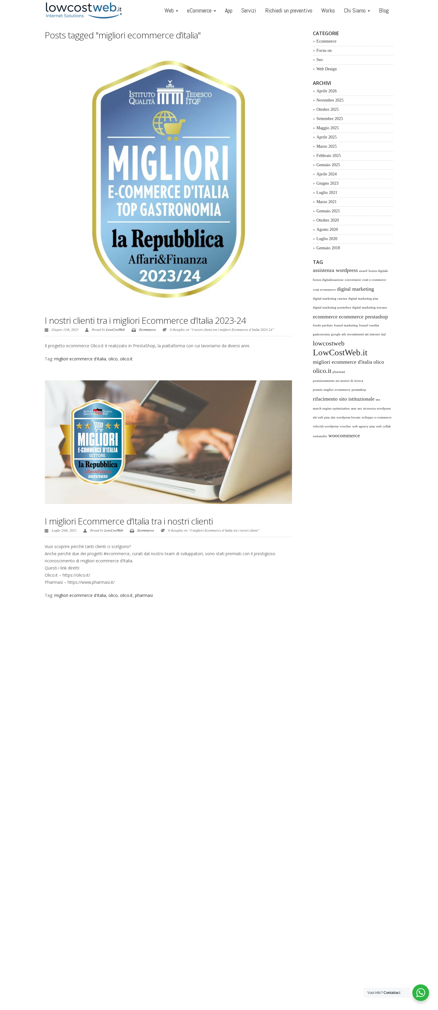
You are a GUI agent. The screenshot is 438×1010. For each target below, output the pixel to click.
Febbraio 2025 (328, 155)
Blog (384, 10)
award (363, 271)
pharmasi (144, 595)
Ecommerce (147, 329)
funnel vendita (369, 325)
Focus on (324, 50)
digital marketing (355, 289)
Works (328, 10)
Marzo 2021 (326, 202)
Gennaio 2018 (328, 248)
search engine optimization (331, 408)
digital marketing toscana (369, 307)
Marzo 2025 (326, 146)
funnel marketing (346, 325)
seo (360, 408)
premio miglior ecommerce (331, 389)
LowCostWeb (115, 329)
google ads (338, 334)
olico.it (126, 359)
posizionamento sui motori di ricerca (338, 380)
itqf (383, 334)
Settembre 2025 (329, 118)
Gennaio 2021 (328, 211)
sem (353, 408)
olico (113, 359)
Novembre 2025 (330, 100)
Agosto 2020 (327, 229)
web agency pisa (363, 426)
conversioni (353, 279)
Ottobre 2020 (327, 220)
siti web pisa (321, 417)
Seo (319, 59)
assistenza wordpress (335, 270)
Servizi (248, 10)
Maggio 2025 (327, 128)
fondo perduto (323, 325)
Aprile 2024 (326, 174)
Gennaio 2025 (328, 165)
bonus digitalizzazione (328, 279)
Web (169, 10)
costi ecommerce (324, 289)
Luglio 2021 (326, 192)
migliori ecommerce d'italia (80, 359)
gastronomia (321, 334)
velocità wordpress (325, 426)
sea (378, 399)
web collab (383, 426)
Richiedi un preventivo (288, 10)
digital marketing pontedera (332, 307)
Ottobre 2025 (327, 109)
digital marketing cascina (330, 298)
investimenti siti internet (363, 334)
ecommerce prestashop (363, 317)
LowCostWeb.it (340, 352)
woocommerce (344, 435)
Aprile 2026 (326, 91)
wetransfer (320, 436)
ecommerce (325, 317)
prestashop (359, 389)
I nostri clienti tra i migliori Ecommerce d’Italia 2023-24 (145, 320)
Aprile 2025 (326, 137)
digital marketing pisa (363, 298)
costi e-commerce (374, 279)
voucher (345, 426)
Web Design (326, 69)
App (228, 10)
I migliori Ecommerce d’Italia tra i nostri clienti (129, 521)
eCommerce (200, 10)
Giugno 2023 (327, 183)
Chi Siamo (355, 10)
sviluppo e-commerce (377, 417)
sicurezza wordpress (377, 408)
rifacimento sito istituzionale (344, 399)
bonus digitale (378, 271)
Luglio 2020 (326, 238)
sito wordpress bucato (346, 417)
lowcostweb (328, 343)
